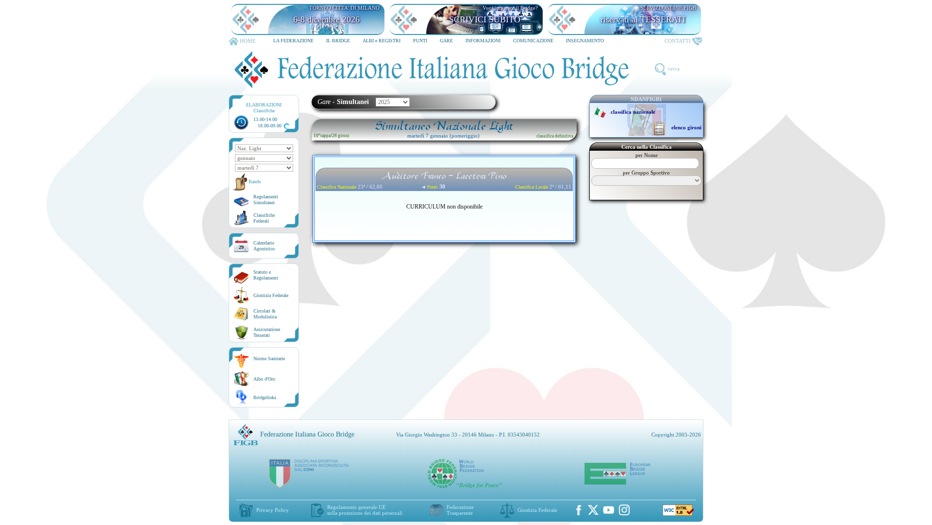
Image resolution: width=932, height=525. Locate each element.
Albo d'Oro (264, 379)
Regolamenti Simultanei (265, 199)
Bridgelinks (264, 397)
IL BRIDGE (338, 40)
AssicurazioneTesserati (266, 332)
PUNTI (420, 40)
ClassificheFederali (264, 218)
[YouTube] (609, 510)
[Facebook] (578, 510)
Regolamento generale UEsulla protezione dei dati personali (364, 510)
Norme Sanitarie (269, 358)
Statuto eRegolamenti (265, 274)
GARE (446, 40)
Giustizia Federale (270, 295)
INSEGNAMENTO (585, 40)
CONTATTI (678, 41)
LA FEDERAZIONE (293, 40)
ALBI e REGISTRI (381, 40)
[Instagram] (624, 510)
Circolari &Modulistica (265, 313)
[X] (593, 510)
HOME (248, 41)
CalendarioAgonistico (264, 245)
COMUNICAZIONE (533, 40)
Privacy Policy (272, 510)
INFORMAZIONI (483, 40)
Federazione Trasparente (460, 510)
